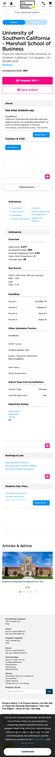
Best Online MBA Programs (19, 469)
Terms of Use (27, 743)
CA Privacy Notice (28, 703)
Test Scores (17, 211)
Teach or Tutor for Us (15, 660)
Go (49, 691)
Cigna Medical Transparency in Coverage (17, 682)
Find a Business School (27, 12)
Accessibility (11, 678)
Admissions (27, 187)
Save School (47, 176)
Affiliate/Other (11, 669)
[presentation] (26, 587)
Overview (16, 208)
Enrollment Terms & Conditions (19, 676)
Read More (40, 135)
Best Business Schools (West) (20, 466)
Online (36, 22)
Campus (13, 22)
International (11, 664)
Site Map (35, 709)
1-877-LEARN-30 (12, 621)
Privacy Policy (39, 739)
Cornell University (14, 496)
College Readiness (13, 662)
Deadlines (16, 215)
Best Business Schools (17, 462)
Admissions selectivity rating (14, 414)
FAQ (7, 624)
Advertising (10, 667)
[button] (20, 591)
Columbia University (15, 493)
